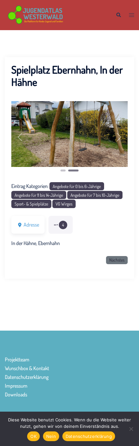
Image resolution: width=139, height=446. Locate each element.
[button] (118, 15)
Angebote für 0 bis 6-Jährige (77, 186)
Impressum (16, 385)
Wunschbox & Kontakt (27, 368)
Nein (51, 436)
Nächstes (116, 260)
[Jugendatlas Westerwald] (55, 14)
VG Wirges (64, 203)
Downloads (16, 394)
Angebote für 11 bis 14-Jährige (39, 195)
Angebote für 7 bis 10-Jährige (94, 195)
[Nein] (131, 429)
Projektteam (17, 359)
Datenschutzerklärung (26, 377)
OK (33, 436)
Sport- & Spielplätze (31, 203)
